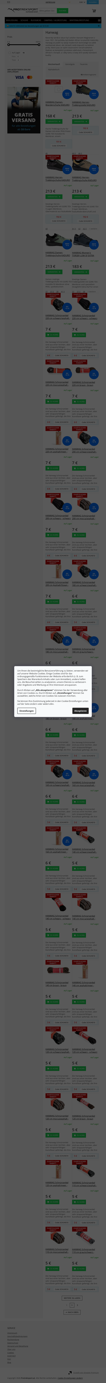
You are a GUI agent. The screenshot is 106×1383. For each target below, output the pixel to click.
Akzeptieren (80, 710)
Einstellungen (27, 710)
